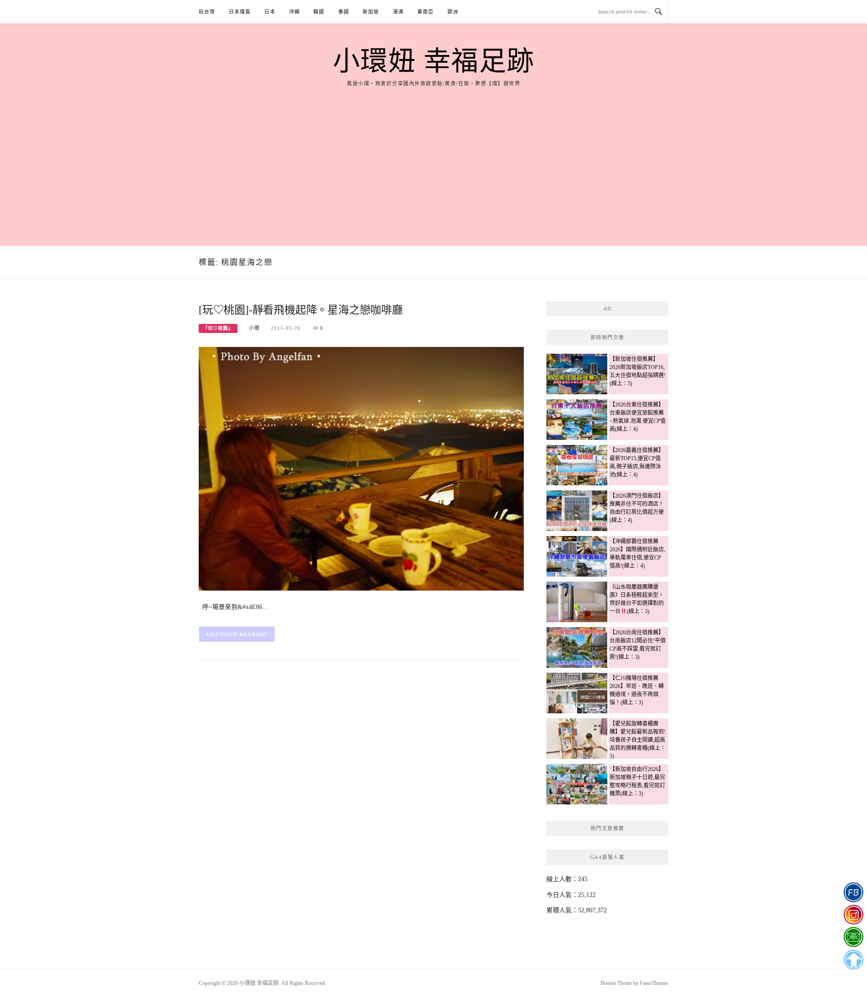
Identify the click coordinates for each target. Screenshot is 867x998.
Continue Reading (236, 634)
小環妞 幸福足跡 (434, 61)
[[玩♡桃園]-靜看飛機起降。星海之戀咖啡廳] (361, 468)
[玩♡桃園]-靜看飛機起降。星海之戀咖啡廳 (301, 310)
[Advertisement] (433, 155)
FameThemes (654, 983)
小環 (254, 328)
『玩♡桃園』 (218, 328)
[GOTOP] (853, 959)
